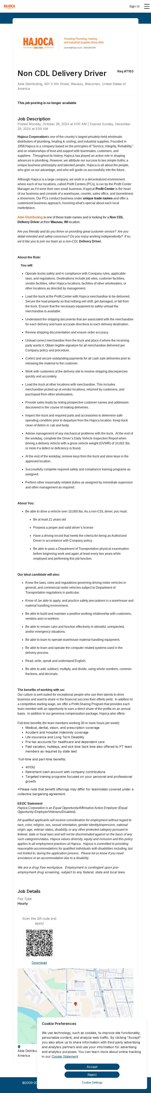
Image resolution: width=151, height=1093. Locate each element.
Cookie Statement (65, 1056)
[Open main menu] (147, 6)
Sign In (134, 6)
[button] (75, 1006)
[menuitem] (9, 6)
